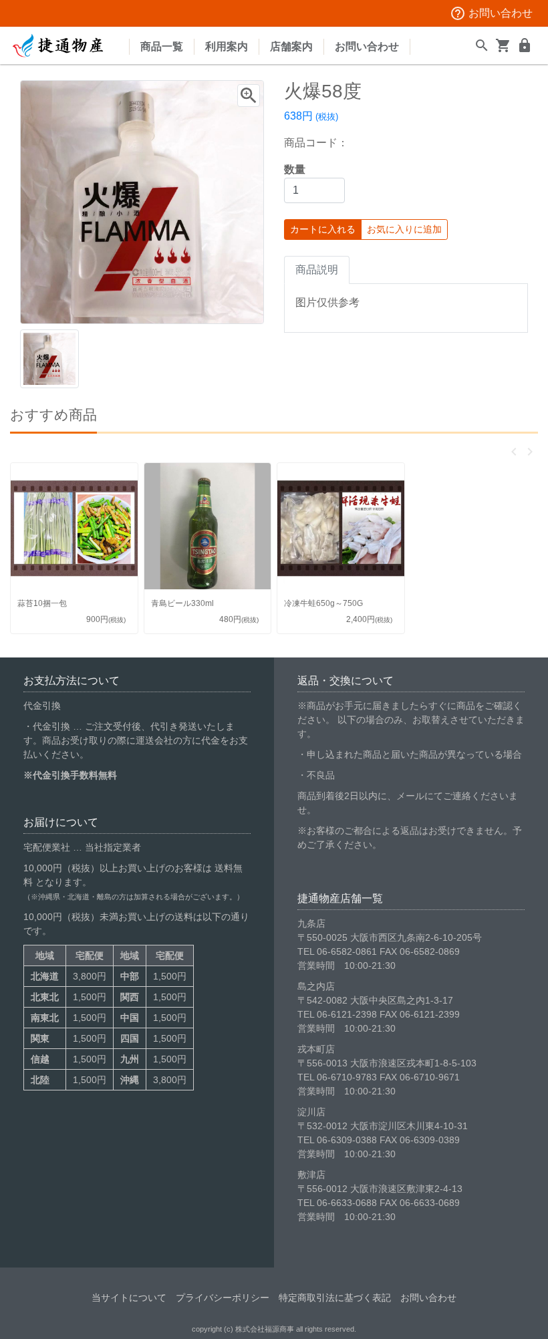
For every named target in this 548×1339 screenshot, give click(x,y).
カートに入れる (323, 229)
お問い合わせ (491, 13)
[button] (514, 452)
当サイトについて (129, 1297)
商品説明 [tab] (316, 269)
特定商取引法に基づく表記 (335, 1297)
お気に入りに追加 (404, 229)
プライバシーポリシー (222, 1297)
